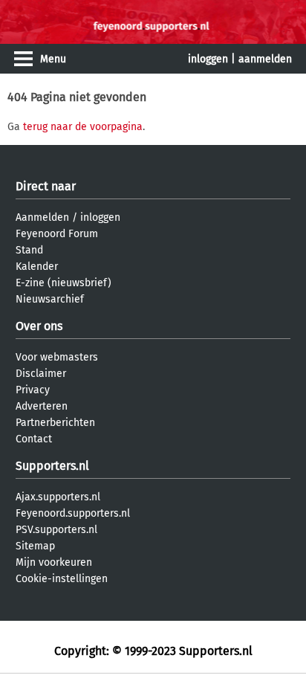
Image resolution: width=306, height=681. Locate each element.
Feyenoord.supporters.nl (73, 513)
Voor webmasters (57, 357)
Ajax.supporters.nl (58, 497)
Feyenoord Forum (57, 233)
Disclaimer (41, 373)
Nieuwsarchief (50, 299)
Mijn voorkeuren (54, 562)
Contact (34, 439)
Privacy (33, 390)
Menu (53, 59)
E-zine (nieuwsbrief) (63, 283)
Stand (29, 250)
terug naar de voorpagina (83, 126)
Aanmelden (42, 217)
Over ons (39, 326)
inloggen (208, 59)
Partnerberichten (55, 422)
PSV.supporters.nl (56, 529)
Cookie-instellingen (62, 578)
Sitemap (35, 546)
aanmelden (265, 59)
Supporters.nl (52, 466)
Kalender (37, 266)
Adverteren (42, 406)
